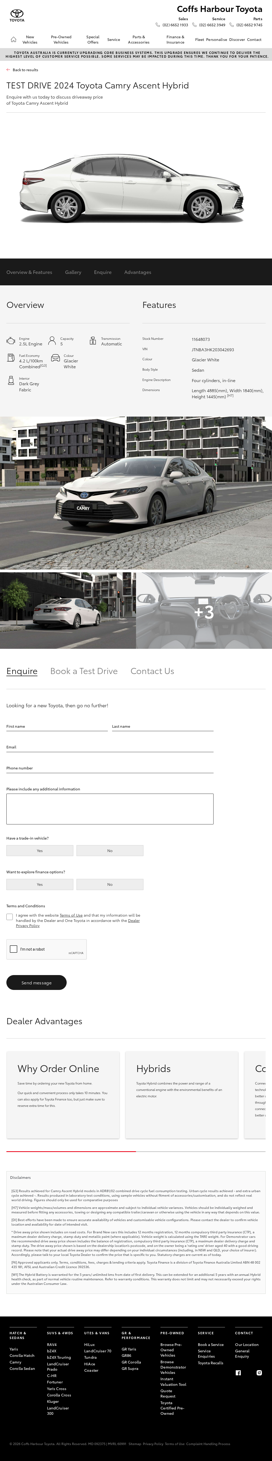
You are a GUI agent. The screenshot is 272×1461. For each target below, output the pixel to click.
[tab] (28, 670)
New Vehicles (30, 39)
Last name (121, 726)
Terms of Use (71, 915)
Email (11, 746)
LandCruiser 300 (58, 1410)
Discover (237, 39)
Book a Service (211, 1344)
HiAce (89, 1363)
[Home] (14, 39)
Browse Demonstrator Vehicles (173, 1367)
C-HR (52, 1375)
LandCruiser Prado (58, 1366)
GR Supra (130, 1368)
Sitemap (135, 1443)
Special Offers (92, 39)
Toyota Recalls (210, 1362)
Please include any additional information (43, 788)
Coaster (91, 1370)
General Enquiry (242, 1353)
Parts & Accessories (139, 39)
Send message (37, 982)
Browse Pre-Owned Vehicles (171, 1350)
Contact (254, 39)
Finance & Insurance (175, 39)
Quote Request (167, 1393)
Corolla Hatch (22, 1355)
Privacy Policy (153, 1443)
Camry (15, 1362)
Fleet (199, 39)
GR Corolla (131, 1362)
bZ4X (52, 1350)
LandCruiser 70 (97, 1350)
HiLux (89, 1344)
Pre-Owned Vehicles (61, 39)
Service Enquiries (206, 1353)
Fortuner (55, 1381)
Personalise (216, 39)
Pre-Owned (172, 1333)
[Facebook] (238, 1373)
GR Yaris (129, 1349)
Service (113, 39)
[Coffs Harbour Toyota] (17, 15)
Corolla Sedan (22, 1368)
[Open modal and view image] (136, 493)
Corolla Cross (59, 1395)
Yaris (14, 1349)
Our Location (247, 1344)
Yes (40, 850)
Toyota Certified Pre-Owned (172, 1408)
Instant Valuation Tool (173, 1381)
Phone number (19, 767)
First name (15, 726)
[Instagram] (259, 1373)
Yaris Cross (57, 1388)
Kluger (53, 1401)
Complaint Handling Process (208, 1443)
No (110, 850)
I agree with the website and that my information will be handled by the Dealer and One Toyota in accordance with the (78, 920)
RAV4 (52, 1344)
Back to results (25, 69)
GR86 (126, 1355)
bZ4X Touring (59, 1357)
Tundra (90, 1357)
